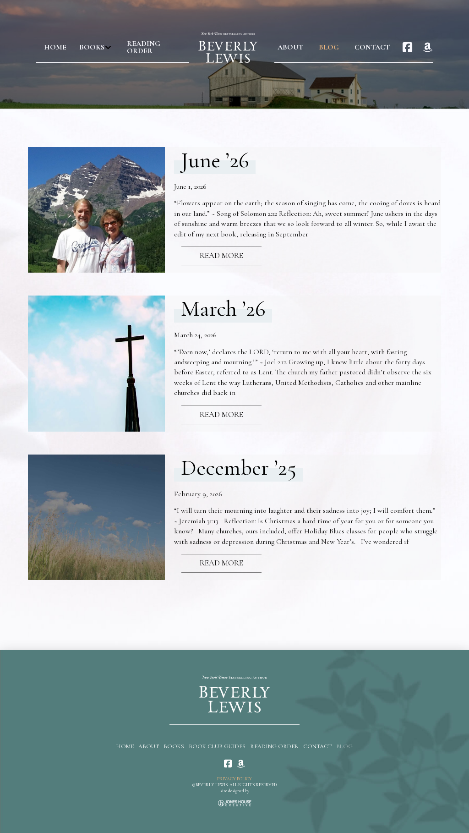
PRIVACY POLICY (234, 779)
